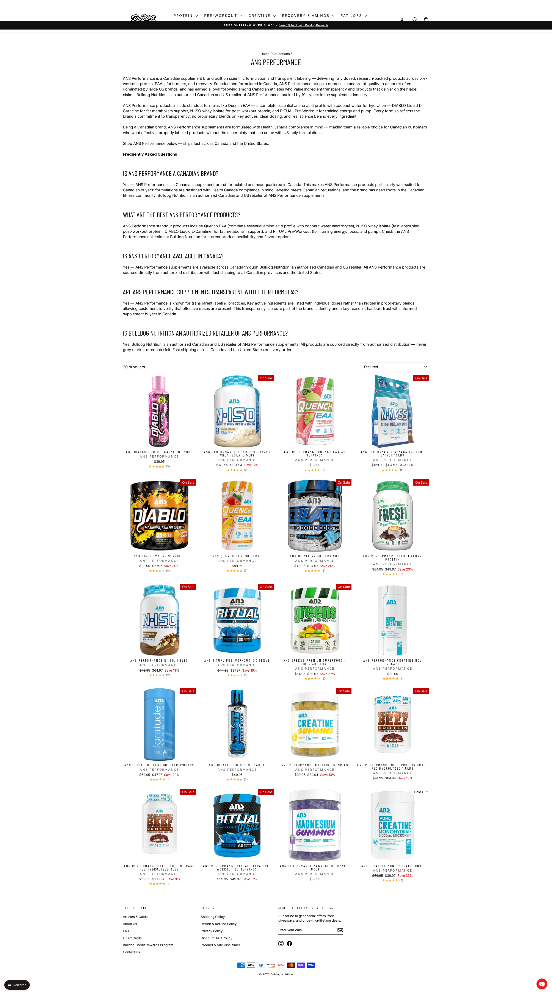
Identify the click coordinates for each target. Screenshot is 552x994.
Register (142, 3)
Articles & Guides (136, 917)
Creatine (260, 15)
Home (265, 54)
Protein (184, 15)
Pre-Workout (221, 15)
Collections (281, 54)
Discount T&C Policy (216, 938)
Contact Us (131, 952)
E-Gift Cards (132, 938)
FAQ (126, 931)
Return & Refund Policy (219, 924)
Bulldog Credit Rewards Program (148, 945)
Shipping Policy (213, 917)
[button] (541, 983)
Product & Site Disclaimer (220, 945)
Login (127, 3)
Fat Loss (352, 15)
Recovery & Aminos (306, 15)
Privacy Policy (212, 931)
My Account (162, 3)
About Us (130, 924)
